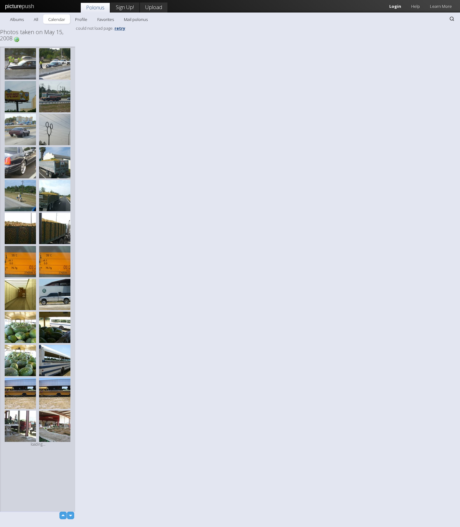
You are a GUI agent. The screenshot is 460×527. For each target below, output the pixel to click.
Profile (81, 19)
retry (120, 28)
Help (415, 6)
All (36, 19)
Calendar (56, 19)
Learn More (441, 6)
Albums (17, 19)
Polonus (95, 7)
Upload (153, 7)
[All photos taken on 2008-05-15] (16, 39)
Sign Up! (125, 7)
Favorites (105, 19)
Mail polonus (136, 19)
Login (395, 6)
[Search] (452, 19)
